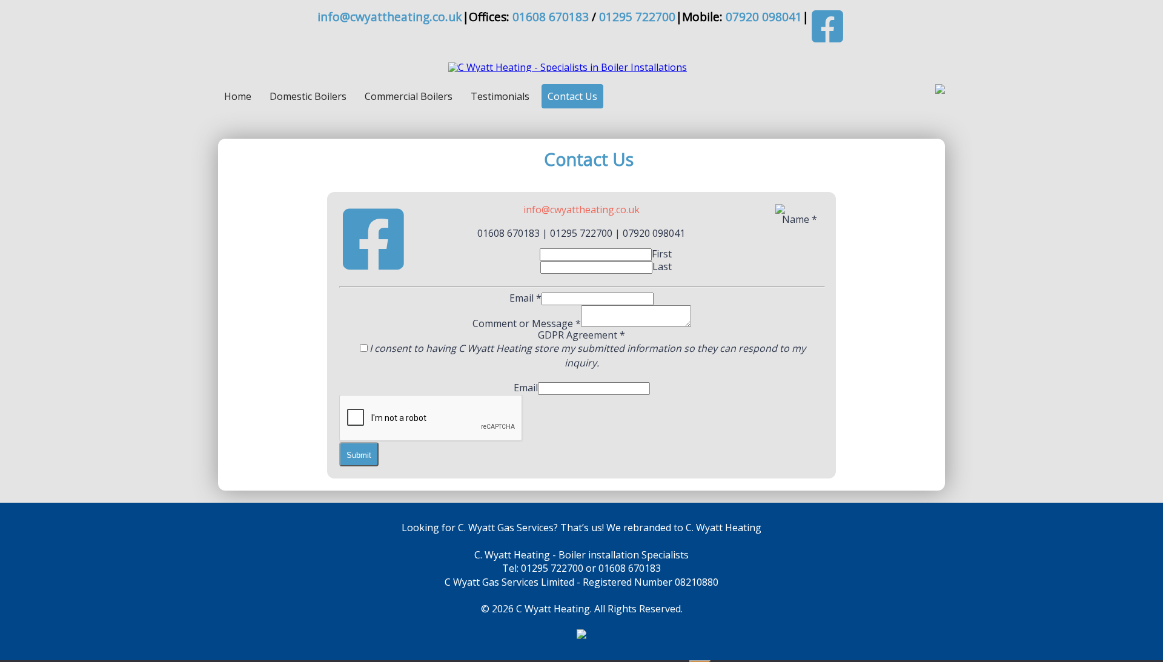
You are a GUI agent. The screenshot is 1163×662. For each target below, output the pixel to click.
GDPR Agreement (581, 335)
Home (237, 96)
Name (799, 219)
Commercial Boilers (408, 96)
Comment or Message (526, 323)
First (662, 253)
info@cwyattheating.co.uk (389, 16)
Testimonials (500, 96)
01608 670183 (550, 16)
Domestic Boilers (308, 96)
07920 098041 (764, 16)
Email (525, 298)
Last (662, 266)
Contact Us (572, 96)
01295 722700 (637, 16)
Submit (358, 455)
